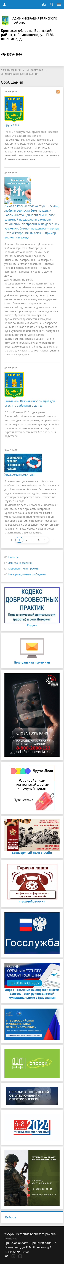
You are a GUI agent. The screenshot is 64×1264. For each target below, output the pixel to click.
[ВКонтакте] (7, 1256)
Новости (13, 557)
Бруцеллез (11, 125)
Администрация (11, 69)
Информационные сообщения (19, 73)
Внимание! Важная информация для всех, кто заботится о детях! (29, 403)
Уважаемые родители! (19, 475)
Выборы (11, 1217)
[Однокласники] (21, 1256)
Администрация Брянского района (34, 20)
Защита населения (20, 562)
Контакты (10, 1238)
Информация (35, 69)
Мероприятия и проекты (23, 568)
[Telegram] (14, 1256)
